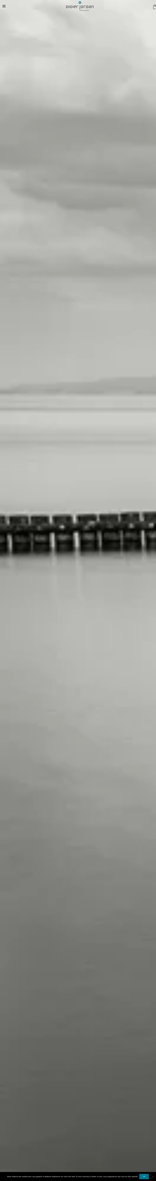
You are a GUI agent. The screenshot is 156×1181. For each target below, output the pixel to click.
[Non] (153, 1176)
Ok (144, 1176)
